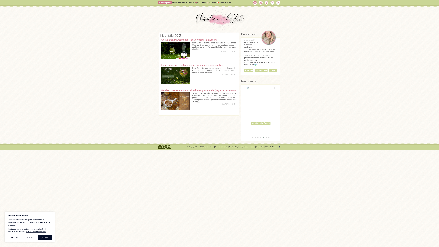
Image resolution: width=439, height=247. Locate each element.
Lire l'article (265, 128)
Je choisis (14, 237)
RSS (266, 147)
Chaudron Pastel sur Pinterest (272, 2)
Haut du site (273, 147)
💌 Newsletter (222, 3)
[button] (252, 137)
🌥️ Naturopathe (164, 3)
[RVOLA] (279, 147)
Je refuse (30, 237)
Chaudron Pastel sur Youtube (266, 2)
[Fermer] (52, 214)
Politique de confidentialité (36, 232)
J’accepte (45, 237)
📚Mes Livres (200, 3)
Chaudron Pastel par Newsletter (255, 2)
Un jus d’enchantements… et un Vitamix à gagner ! (189, 39)
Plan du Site (260, 147)
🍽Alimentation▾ (178, 3)
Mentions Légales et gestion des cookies (241, 147)
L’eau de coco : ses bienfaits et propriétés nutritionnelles (192, 65)
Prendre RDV (261, 70)
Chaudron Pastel (219, 20)
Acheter (255, 128)
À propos (249, 70)
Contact (273, 70)
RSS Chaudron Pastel (278, 2)
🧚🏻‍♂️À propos (211, 3)
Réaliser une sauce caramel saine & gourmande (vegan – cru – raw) (198, 90)
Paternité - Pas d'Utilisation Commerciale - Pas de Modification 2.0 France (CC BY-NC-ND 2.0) (164, 147)
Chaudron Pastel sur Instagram (260, 2)
